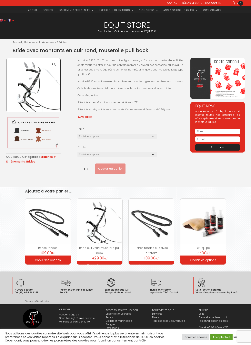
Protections (147, 10)
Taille (80, 129)
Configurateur (213, 10)
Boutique (48, 10)
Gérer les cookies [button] (196, 337)
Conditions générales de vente (77, 318)
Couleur (82, 147)
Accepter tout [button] (221, 337)
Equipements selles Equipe (74, 10)
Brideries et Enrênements (114, 10)
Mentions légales (69, 314)
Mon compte (213, 3)
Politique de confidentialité (74, 321)
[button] (54, 64)
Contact (173, 3)
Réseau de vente (192, 3)
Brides (62, 42)
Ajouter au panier (110, 169)
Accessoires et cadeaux (178, 10)
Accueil (33, 10)
